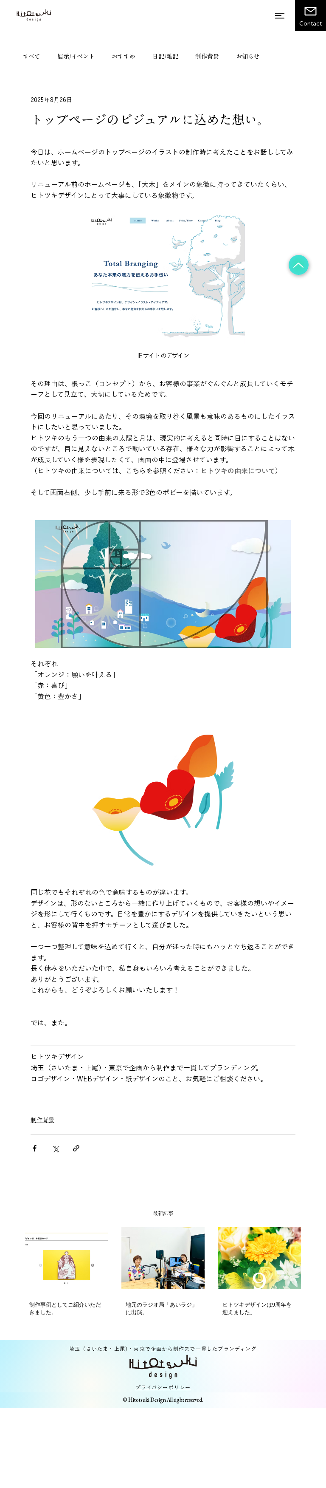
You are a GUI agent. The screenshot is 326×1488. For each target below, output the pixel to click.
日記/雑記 (165, 56)
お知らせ (248, 56)
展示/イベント (76, 56)
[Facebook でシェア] (35, 1148)
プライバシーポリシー (163, 1387)
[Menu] (280, 15)
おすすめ (123, 56)
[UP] (299, 265)
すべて (31, 56)
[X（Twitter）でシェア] (55, 1148)
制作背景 (207, 56)
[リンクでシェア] (76, 1148)
